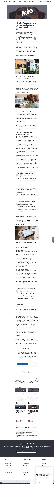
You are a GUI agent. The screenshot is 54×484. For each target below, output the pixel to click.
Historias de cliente (26, 463)
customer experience (19, 20)
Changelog (24, 474)
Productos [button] (14, 1)
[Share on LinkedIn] (38, 378)
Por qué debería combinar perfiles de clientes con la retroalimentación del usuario (23, 433)
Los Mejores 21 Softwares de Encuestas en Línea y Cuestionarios (25, 429)
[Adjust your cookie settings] (1, 483)
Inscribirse (41, 1)
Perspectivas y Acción (8, 467)
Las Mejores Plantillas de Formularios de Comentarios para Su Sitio (26, 427)
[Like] (27, 372)
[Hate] (17, 372)
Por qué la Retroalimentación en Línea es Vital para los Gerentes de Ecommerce (26, 436)
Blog (23, 461)
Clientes (25, 1)
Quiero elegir (32, 482)
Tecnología (7, 470)
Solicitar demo (47, 1)
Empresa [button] (32, 1)
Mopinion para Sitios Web (9, 461)
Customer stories (27, 20)
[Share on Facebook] (34, 378)
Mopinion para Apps (8, 463)
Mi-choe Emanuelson (33, 420)
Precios (29, 1)
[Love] (31, 372)
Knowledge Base (25, 470)
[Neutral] (24, 372)
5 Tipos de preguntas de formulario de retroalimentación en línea (25, 430)
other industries (33, 20)
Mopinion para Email (8, 465)
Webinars (24, 467)
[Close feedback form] (52, 460)
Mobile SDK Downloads (8, 472)
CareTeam (22, 113)
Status (24, 476)
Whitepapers (25, 465)
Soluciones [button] (20, 1)
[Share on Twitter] (36, 378)
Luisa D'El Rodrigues (21, 420)
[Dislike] (21, 372)
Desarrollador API (25, 472)
